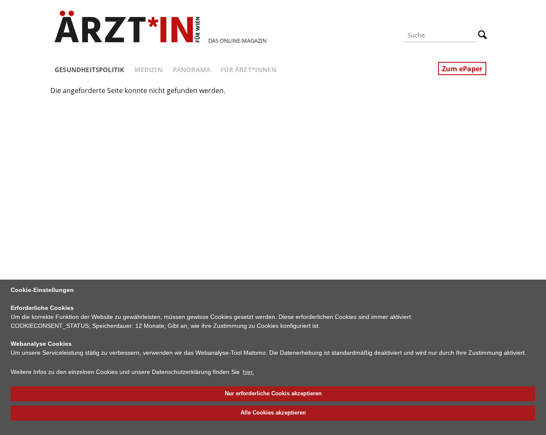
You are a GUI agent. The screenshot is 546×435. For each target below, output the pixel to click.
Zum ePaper (462, 68)
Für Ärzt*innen (248, 69)
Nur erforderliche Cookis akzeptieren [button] (273, 394)
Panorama (192, 69)
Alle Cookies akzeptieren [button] (273, 413)
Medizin (148, 69)
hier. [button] (248, 371)
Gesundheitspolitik (89, 69)
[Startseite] (127, 26)
